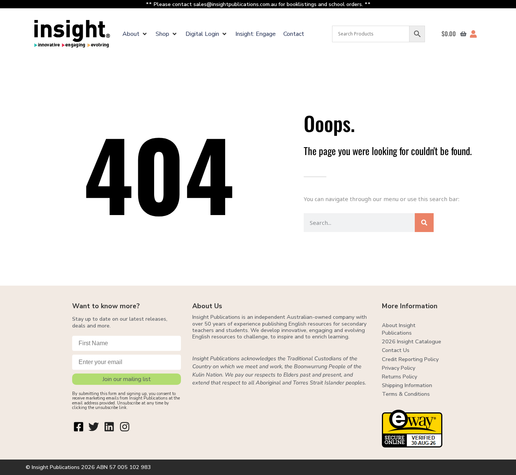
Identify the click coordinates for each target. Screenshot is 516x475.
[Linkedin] (109, 427)
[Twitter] (94, 427)
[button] (135, 34)
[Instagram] (124, 427)
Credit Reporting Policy (410, 359)
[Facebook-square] (78, 427)
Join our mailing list (126, 379)
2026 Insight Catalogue (411, 341)
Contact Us (395, 350)
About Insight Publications (399, 329)
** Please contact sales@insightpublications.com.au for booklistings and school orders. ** (258, 4)
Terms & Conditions (406, 394)
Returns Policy (399, 376)
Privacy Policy (398, 368)
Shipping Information (407, 385)
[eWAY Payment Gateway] (412, 445)
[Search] (424, 222)
